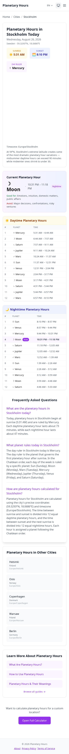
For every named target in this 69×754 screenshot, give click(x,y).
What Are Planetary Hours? (25, 664)
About (17, 748)
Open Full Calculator (34, 720)
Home (6, 17)
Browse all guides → (34, 691)
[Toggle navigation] (64, 5)
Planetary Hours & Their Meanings (30, 684)
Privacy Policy (29, 748)
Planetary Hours (15, 5)
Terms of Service (46, 748)
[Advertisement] (34, 109)
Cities (16, 17)
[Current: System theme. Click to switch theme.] (58, 5)
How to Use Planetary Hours (26, 674)
